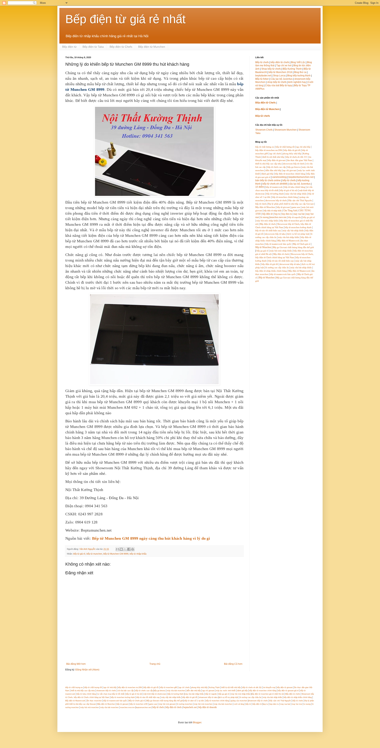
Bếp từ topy (286, 85)
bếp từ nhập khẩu (138, 554)
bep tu (277, 213)
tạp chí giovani (289, 170)
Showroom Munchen (285, 129)
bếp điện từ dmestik (207, 707)
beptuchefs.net (190, 707)
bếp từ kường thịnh (275, 194)
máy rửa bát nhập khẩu (296, 194)
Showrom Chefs (264, 129)
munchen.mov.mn (278, 217)
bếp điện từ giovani (277, 160)
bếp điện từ (267, 213)
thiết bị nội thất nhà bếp (273, 157)
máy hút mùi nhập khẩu (267, 221)
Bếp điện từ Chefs (121, 46)
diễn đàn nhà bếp (273, 170)
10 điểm (259, 187)
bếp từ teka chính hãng (294, 187)
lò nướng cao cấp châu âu (277, 267)
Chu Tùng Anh (290, 210)
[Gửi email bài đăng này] (118, 549)
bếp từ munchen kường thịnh (298, 227)
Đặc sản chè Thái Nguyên (300, 200)
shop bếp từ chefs (276, 82)
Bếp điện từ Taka (93, 46)
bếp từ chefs (289, 180)
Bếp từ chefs (262, 62)
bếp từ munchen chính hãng (285, 197)
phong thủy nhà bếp (292, 154)
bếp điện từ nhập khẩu (272, 211)
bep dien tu (287, 213)
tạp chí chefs (275, 154)
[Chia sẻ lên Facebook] (129, 549)
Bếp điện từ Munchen (151, 46)
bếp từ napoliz (294, 217)
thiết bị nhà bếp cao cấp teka (268, 164)
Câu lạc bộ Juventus (282, 79)
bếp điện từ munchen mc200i (268, 150)
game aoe (296, 207)
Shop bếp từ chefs (271, 68)
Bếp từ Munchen (263, 247)
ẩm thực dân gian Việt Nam (299, 160)
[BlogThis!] (121, 549)
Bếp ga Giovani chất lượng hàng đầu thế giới (293, 247)
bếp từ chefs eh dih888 (274, 183)
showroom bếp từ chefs (293, 164)
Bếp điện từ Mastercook (288, 241)
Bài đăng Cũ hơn (233, 664)
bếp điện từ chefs (280, 62)
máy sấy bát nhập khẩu (293, 230)
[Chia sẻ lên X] (125, 549)
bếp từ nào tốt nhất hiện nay (268, 230)
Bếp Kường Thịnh (292, 68)
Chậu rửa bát (272, 85)
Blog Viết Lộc (298, 62)
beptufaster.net (263, 75)
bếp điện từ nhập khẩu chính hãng (271, 271)
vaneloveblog (279, 177)
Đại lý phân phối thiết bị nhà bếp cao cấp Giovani (291, 204)
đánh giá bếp (267, 174)
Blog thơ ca (300, 72)
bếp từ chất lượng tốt (285, 147)
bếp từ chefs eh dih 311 (296, 157)
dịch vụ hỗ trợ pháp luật (298, 234)
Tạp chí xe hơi (284, 65)
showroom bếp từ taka (275, 234)
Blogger (197, 722)
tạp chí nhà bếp (303, 147)
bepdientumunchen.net (301, 177)
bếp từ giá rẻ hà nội (289, 190)
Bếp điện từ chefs (268, 224)
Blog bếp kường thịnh (299, 75)
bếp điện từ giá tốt (292, 150)
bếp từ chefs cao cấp (276, 167)
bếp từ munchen (94, 554)
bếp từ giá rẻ (79, 554)
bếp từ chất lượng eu (264, 147)
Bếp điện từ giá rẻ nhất (125, 19)
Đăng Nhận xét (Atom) (87, 669)
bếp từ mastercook (274, 187)
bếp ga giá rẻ (309, 217)
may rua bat (299, 213)
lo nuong (264, 217)
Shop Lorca (279, 75)
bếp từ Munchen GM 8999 (115, 554)
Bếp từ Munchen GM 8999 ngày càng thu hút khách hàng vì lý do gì (151, 538)
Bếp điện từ (69, 46)
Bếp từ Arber (262, 79)
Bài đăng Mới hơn (76, 664)
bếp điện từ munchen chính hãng (290, 174)
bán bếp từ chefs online (268, 180)
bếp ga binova (293, 167)
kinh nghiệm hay (297, 82)
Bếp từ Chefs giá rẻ (301, 244)
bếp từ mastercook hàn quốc (278, 244)
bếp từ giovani (283, 207)
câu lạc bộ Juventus (299, 183)
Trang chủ (154, 664)
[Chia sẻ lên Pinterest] (133, 549)
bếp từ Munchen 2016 (280, 72)
